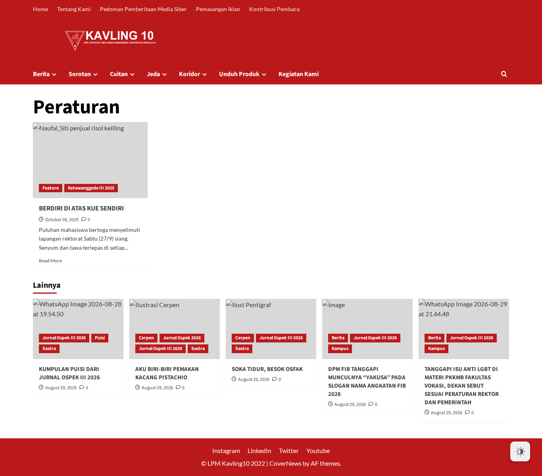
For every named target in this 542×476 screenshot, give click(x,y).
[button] (504, 74)
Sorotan (80, 74)
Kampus (340, 348)
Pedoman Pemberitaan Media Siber (143, 9)
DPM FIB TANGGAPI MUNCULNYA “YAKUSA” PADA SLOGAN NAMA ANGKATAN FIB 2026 (367, 381)
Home (40, 9)
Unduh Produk (239, 74)
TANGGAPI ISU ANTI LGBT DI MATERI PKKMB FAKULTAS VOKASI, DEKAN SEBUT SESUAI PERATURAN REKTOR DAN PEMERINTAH (462, 386)
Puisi (100, 338)
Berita (41, 74)
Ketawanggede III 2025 (91, 188)
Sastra (49, 348)
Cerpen (146, 338)
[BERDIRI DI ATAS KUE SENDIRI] (90, 160)
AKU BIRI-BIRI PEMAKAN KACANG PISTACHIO (167, 373)
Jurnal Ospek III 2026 (64, 338)
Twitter (289, 450)
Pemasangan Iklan (218, 9)
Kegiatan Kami (299, 74)
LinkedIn (259, 450)
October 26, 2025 (62, 219)
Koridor (189, 74)
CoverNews (285, 463)
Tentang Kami (74, 9)
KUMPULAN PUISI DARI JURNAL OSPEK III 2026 (69, 373)
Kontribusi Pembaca (274, 9)
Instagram (226, 450)
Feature (50, 188)
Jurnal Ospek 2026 (182, 338)
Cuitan (119, 74)
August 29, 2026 (61, 387)
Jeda (153, 74)
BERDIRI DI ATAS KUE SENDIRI (81, 208)
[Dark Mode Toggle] (520, 451)
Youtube (318, 450)
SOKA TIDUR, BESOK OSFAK (267, 369)
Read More (50, 261)
